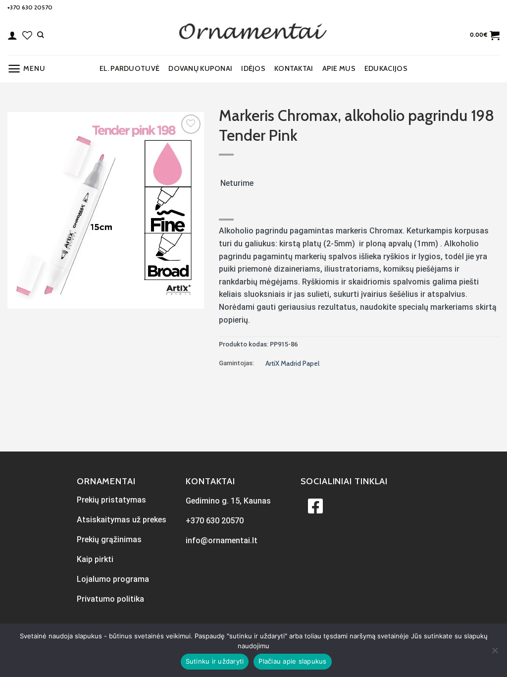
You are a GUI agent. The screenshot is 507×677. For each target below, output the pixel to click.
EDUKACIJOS (385, 68)
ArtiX (273, 363)
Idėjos (253, 68)
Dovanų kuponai (200, 68)
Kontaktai (293, 68)
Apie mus (338, 68)
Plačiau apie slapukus (292, 661)
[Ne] (495, 653)
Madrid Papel (300, 363)
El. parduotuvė (129, 68)
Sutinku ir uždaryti (215, 661)
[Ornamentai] (253, 35)
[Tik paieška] (40, 35)
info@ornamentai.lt (221, 540)
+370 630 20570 (29, 7)
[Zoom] (20, 296)
